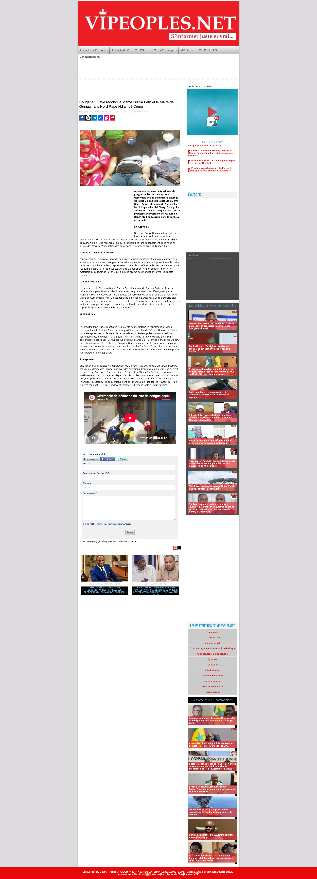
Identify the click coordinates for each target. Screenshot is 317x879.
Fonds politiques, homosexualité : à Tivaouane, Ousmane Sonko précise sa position (209, 394)
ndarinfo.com (212, 670)
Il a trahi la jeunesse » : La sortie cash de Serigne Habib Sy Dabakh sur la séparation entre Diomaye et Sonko (211, 858)
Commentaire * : (90, 493)
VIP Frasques (168, 50)
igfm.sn (212, 659)
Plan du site (139, 874)
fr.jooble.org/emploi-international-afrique (213, 648)
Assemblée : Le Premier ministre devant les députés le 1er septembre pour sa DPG (211, 744)
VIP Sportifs (100, 50)
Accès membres (125, 874)
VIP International (90, 56)
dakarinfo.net (212, 643)
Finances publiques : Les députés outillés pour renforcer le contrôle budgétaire (210, 441)
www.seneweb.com (212, 686)
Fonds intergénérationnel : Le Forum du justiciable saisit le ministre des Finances (210, 152)
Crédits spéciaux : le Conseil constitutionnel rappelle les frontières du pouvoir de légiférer (104, 589)
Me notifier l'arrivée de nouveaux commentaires (109, 524)
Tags (180, 874)
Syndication (154, 874)
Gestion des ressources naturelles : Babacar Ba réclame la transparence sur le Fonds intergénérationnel (211, 326)
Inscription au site (169, 874)
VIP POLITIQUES (145, 50)
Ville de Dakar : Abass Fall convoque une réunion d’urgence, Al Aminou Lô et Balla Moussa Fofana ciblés (210, 417)
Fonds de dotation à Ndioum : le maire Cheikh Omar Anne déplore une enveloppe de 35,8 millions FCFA (212, 789)
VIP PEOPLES (208, 50)
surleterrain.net (212, 681)
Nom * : (86, 463)
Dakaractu (212, 632)
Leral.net (213, 664)
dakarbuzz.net (213, 637)
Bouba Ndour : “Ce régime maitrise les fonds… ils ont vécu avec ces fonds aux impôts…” (209, 349)
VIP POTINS (187, 50)
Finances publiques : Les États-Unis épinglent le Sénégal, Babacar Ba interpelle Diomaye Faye (212, 720)
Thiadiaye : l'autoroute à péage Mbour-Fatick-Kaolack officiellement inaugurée (212, 487)
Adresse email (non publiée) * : (97, 473)
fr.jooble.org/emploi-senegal (213, 653)
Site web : (87, 483)
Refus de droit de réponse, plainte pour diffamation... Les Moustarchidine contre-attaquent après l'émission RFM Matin (155, 590)
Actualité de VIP (121, 50)
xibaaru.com (213, 692)
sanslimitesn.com (213, 675)
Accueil (84, 50)
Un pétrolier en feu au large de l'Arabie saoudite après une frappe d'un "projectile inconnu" (210, 812)
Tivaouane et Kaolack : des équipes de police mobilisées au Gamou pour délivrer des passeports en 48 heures (212, 463)
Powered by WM (191, 874)
